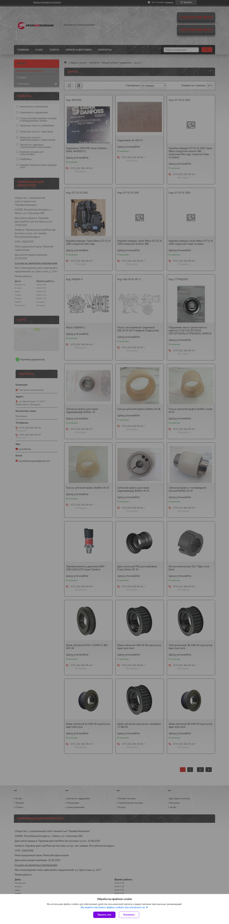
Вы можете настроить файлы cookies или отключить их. (113, 907)
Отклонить (129, 914)
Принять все (104, 914)
